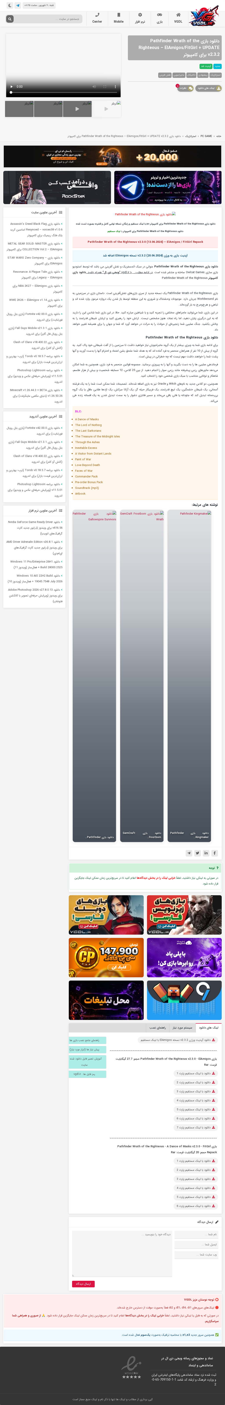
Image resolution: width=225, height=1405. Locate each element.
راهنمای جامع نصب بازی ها (84, 1040)
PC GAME (206, 136)
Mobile (118, 21)
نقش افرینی (165, 75)
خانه (218, 136)
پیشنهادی (202, 75)
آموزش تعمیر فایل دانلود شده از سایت (84, 1062)
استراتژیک (215, 75)
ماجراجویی (179, 75)
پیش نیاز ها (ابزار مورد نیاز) (84, 1049)
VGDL (178, 21)
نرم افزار (140, 21)
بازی (160, 21)
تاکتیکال (191, 75)
